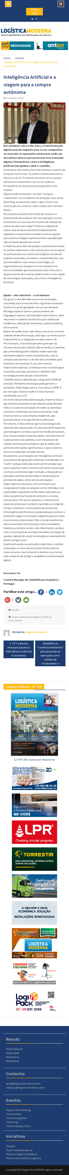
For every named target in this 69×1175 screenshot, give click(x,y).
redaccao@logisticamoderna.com (25, 1087)
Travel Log (12, 1122)
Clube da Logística (16, 1118)
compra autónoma (21, 616)
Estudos (10, 1146)
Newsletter (12, 1061)
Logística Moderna (36, 632)
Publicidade (12, 1053)
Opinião (15, 609)
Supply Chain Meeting (18, 1110)
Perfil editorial (14, 1049)
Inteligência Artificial (41, 616)
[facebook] (36, 18)
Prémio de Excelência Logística (23, 1158)
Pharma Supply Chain (18, 1126)
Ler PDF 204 (20, 759)
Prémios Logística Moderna (21, 1154)
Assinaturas (12, 1057)
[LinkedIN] (32, 18)
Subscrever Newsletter (42, 759)
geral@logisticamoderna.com (23, 1083)
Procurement (15, 620)
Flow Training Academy (19, 1150)
